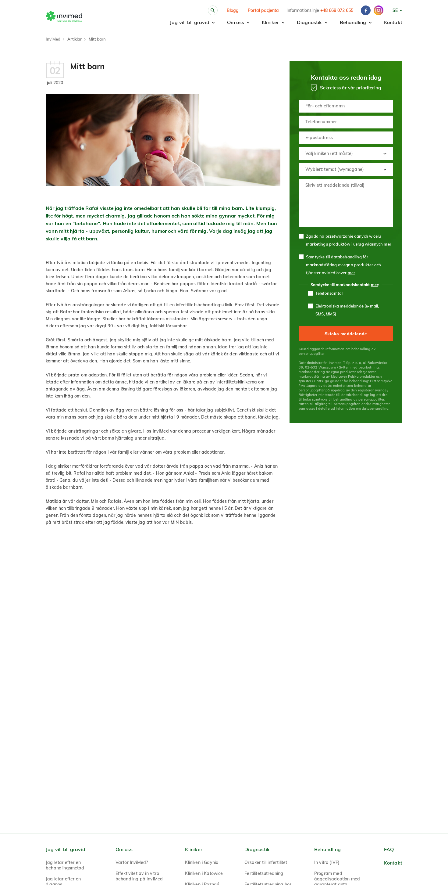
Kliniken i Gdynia (202, 862)
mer (387, 244)
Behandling (353, 22)
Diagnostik (309, 22)
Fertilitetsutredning (263, 873)
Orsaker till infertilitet (265, 862)
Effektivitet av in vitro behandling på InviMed (139, 876)
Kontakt (393, 22)
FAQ (389, 849)
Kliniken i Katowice (204, 873)
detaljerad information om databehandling (353, 408)
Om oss (235, 22)
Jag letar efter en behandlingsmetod (65, 865)
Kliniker (270, 22)
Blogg (233, 10)
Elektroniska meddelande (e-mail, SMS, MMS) (347, 310)
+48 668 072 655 (336, 10)
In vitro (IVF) (327, 862)
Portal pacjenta (263, 10)
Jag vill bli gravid (189, 22)
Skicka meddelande (346, 333)
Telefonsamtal (329, 293)
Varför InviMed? (132, 862)
